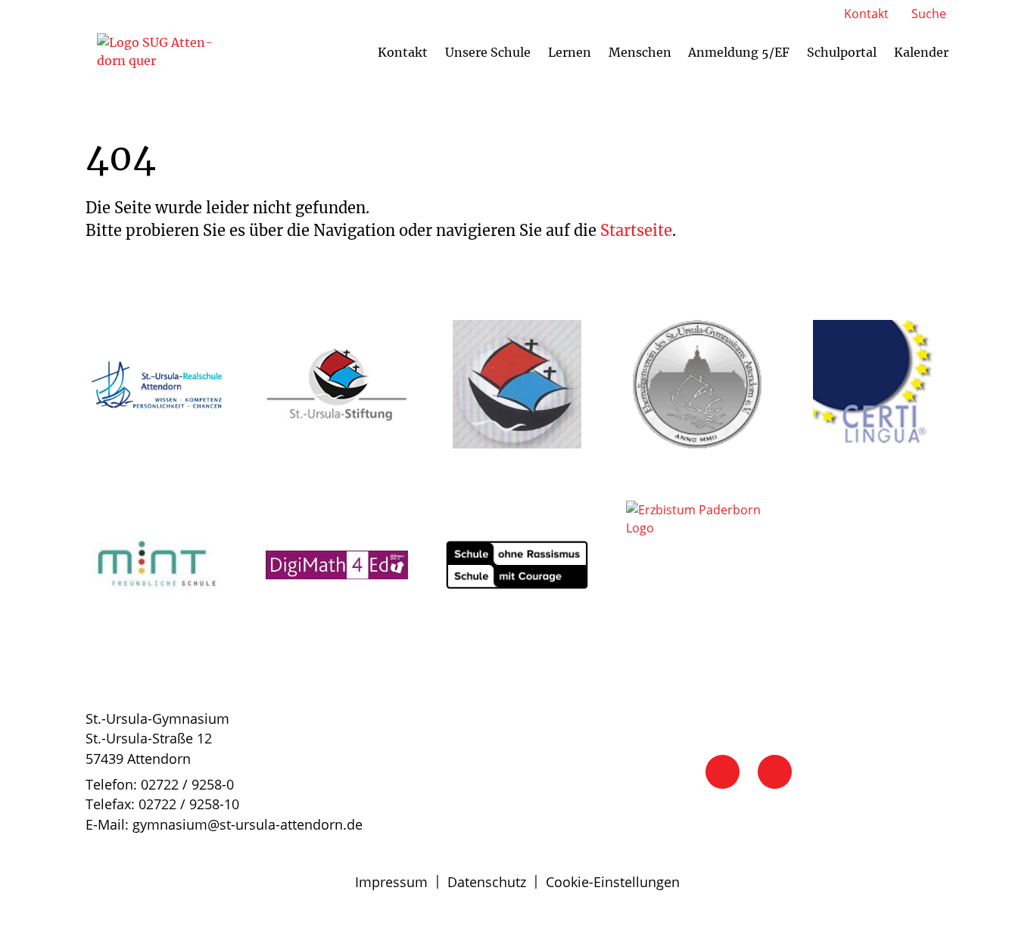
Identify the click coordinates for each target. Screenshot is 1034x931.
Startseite (636, 230)
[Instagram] (775, 772)
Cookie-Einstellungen (613, 882)
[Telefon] (722, 772)
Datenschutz (486, 882)
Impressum (391, 882)
